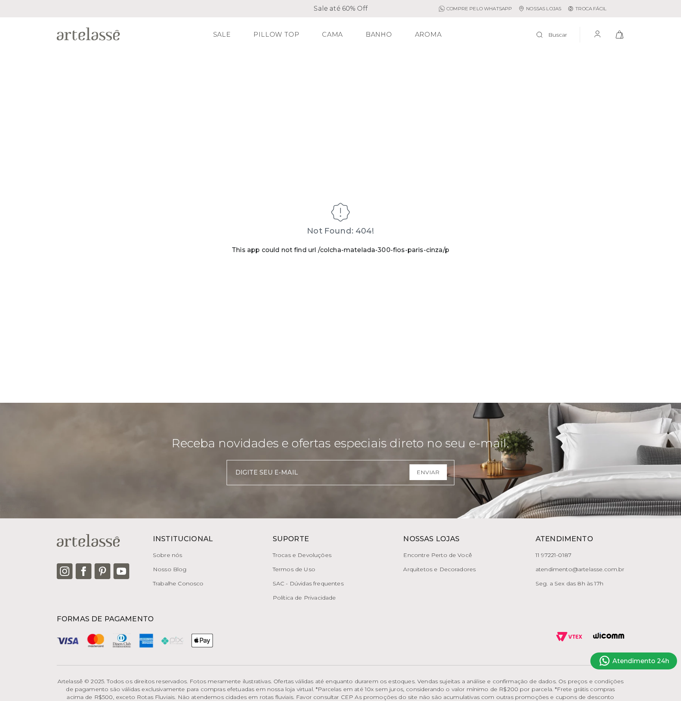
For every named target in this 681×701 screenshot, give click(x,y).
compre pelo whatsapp (479, 8)
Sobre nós (167, 555)
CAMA (332, 34)
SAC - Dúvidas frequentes (308, 583)
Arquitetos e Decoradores (439, 569)
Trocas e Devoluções (302, 555)
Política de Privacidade (304, 597)
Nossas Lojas (543, 8)
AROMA (428, 34)
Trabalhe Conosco (178, 583)
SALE (222, 34)
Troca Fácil (591, 8)
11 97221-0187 (553, 555)
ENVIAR (428, 472)
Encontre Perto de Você (437, 555)
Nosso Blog (170, 569)
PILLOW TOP (276, 34)
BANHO (379, 34)
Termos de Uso (294, 569)
